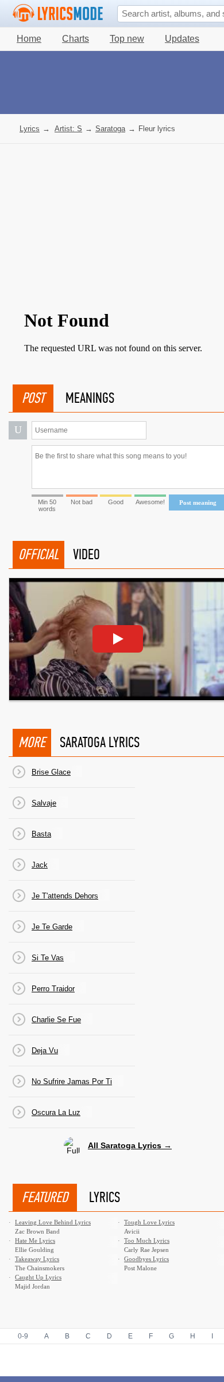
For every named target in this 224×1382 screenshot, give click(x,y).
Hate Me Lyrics (35, 1240)
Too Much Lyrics (146, 1240)
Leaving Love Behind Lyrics (53, 1222)
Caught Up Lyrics (38, 1277)
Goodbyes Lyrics (146, 1258)
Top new (127, 39)
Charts (75, 39)
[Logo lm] (58, 13)
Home (29, 39)
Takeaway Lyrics (37, 1258)
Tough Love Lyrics (149, 1222)
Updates (182, 39)
